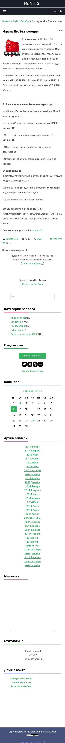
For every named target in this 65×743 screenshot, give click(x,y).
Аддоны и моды (19, 318)
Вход (40, 263)
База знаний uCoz (20, 686)
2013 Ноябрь (32, 478)
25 (32, 420)
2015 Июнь (32, 538)
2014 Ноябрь (32, 526)
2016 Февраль (32, 557)
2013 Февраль (32, 450)
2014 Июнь (32, 506)
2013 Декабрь (32, 482)
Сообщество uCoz (20, 682)
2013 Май (32, 462)
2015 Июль (32, 542)
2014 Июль (32, 510)
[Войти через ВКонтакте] (24, 364)
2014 (15, 21)
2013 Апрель (32, 458)
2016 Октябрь (32, 565)
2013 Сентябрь (32, 470)
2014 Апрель (32, 498)
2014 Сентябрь (32, 518)
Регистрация (29, 263)
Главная (6, 21)
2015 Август (32, 545)
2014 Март (33, 494)
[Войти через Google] (35, 364)
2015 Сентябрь (32, 549)
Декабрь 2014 (32, 391)
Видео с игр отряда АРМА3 (25, 334)
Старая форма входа (32, 371)
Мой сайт (32, 3)
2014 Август (33, 514)
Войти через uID (32, 355)
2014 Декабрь (33, 530)
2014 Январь (32, 486)
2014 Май (32, 502)
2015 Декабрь (32, 553)
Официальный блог (21, 678)
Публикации (17, 330)
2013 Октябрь (32, 474)
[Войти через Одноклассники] (40, 364)
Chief (40, 239)
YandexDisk (38, 230)
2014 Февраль (32, 490)
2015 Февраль (32, 534)
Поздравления (18, 326)
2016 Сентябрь (32, 561)
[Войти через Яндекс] (29, 364)
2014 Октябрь (32, 522)
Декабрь (25, 21)
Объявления (12, 239)
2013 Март (32, 454)
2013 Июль (33, 466)
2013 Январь (32, 446)
